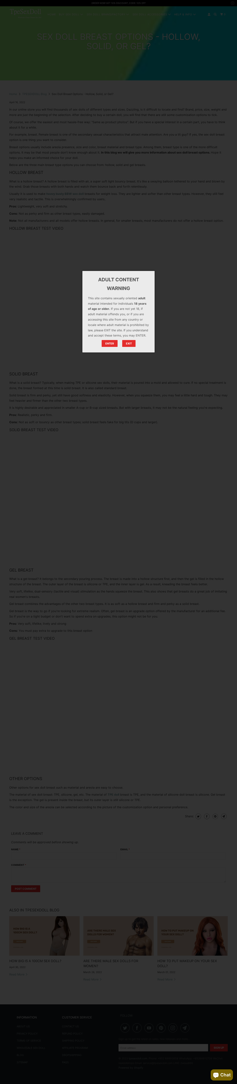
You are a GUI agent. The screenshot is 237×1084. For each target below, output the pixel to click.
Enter (109, 343)
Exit (129, 343)
